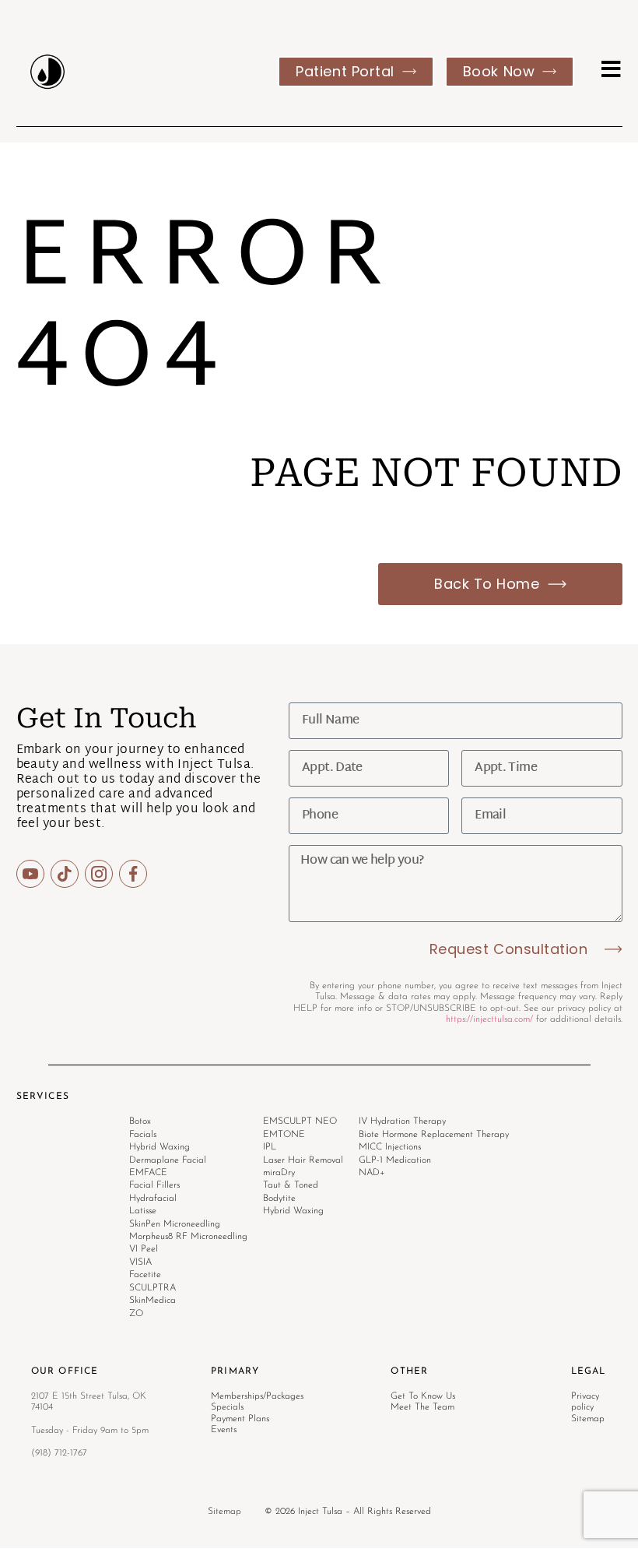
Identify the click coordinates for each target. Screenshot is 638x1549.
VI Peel (143, 1249)
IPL (269, 1147)
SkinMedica (152, 1300)
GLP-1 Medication (395, 1160)
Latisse (142, 1211)
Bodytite (279, 1198)
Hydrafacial (153, 1198)
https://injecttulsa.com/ (489, 1019)
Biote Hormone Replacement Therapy (434, 1134)
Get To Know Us (423, 1396)
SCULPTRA (152, 1288)
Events (224, 1430)
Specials (227, 1407)
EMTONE (284, 1134)
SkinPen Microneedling (174, 1224)
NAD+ (372, 1173)
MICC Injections (390, 1147)
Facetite (145, 1275)
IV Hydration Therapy (402, 1121)
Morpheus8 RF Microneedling (188, 1236)
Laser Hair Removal (303, 1160)
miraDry (279, 1173)
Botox (140, 1121)
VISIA (140, 1262)
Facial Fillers (154, 1185)
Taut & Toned (290, 1185)
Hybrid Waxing (159, 1147)
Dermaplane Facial (167, 1160)
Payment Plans (240, 1419)
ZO (136, 1313)
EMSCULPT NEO (300, 1121)
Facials (142, 1134)
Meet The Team (422, 1407)
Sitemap (224, 1511)
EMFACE (148, 1173)
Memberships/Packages (257, 1396)
